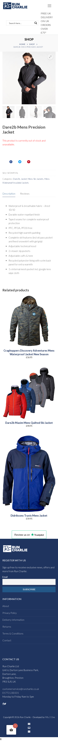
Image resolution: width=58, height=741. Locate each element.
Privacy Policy (9, 612)
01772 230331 (10, 692)
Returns (6, 626)
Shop (32, 44)
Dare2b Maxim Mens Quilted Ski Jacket (29, 422)
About (5, 606)
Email (5, 577)
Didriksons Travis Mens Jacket (29, 515)
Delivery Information (13, 619)
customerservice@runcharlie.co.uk (20, 688)
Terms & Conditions (12, 633)
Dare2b (16, 179)
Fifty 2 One (50, 717)
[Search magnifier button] (35, 23)
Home (22, 44)
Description (8, 193)
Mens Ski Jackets (36, 179)
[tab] (8, 193)
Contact (6, 640)
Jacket (24, 179)
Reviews (24, 193)
